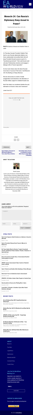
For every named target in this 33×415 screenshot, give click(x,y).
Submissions (10, 354)
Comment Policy (11, 361)
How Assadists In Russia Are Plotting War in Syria (14, 283)
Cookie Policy (10, 364)
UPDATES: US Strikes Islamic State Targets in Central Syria (16, 278)
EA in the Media (20, 303)
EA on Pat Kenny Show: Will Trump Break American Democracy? (14, 301)
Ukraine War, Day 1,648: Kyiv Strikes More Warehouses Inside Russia (15, 330)
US (13, 317)
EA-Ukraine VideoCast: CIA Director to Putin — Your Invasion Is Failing (15, 322)
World (12, 304)
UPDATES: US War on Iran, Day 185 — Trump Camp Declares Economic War (14, 315)
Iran (9, 317)
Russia (4, 304)
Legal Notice (10, 350)
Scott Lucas (14, 27)
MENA (12, 317)
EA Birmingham (14, 303)
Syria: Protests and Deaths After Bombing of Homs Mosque (16, 269)
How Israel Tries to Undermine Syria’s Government (14, 273)
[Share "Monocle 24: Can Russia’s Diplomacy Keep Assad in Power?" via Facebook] (14, 139)
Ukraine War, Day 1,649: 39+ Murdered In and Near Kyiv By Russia (16, 309)
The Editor (9, 347)
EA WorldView (19, 413)
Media (28, 303)
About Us (9, 344)
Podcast (4, 325)
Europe (25, 303)
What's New (8, 304)
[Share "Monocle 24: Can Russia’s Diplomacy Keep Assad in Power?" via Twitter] (18, 139)
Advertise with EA (11, 357)
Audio (10, 303)
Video (11, 325)
